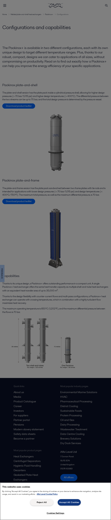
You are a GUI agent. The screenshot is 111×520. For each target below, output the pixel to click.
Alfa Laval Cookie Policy (47, 494)
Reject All (42, 502)
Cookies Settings (55, 513)
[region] (55, 501)
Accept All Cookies (69, 502)
